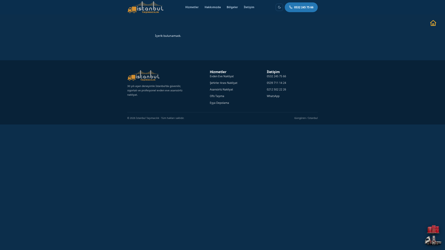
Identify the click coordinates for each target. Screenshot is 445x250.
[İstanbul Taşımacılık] (145, 7)
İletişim (249, 7)
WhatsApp (273, 96)
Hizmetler (192, 7)
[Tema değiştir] (279, 7)
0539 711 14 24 (276, 83)
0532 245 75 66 (303, 7)
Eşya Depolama (219, 103)
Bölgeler (232, 7)
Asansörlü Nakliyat (221, 89)
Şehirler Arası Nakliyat (223, 83)
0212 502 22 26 (276, 89)
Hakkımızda (213, 7)
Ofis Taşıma (217, 96)
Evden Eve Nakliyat (222, 76)
